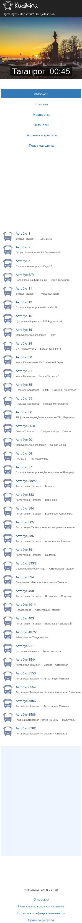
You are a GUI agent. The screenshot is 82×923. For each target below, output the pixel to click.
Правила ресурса (41, 920)
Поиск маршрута (41, 145)
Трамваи (41, 104)
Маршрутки (41, 114)
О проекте (41, 899)
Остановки (41, 124)
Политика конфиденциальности (41, 913)
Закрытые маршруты (41, 135)
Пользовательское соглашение (41, 906)
